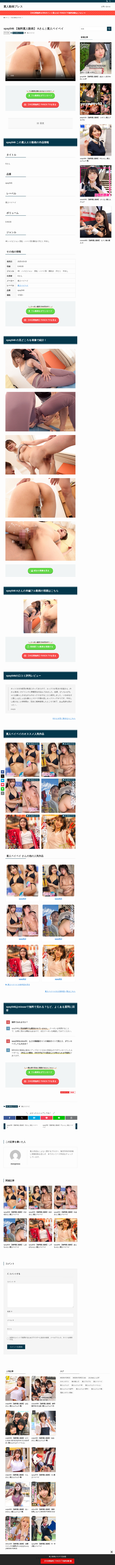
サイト (9, 1329)
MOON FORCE (65, 1378)
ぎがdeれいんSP (93, 1378)
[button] (9, 1118)
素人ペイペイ (30, 33)
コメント (11, 1282)
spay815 (58, 899)
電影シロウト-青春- (66, 1392)
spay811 (58, 979)
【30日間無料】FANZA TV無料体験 (57, 1561)
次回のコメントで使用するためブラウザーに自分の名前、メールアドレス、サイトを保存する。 (41, 1338)
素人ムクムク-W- (77, 1385)
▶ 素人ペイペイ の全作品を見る (17, 984)
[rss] (107, 1)
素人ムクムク (64, 1385)
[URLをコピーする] (71, 1118)
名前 (9, 1311)
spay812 (22, 979)
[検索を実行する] (109, 29)
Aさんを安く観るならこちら (64, 718)
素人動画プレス (13, 6)
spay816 (22, 899)
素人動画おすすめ (18, 33)
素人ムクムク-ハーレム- (93, 1385)
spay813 (58, 939)
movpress (15, 1164)
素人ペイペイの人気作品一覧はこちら (60, 991)
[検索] (109, 1)
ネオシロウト (64, 1381)
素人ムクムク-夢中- (82, 1389)
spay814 (22, 939)
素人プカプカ (86, 1381)
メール (10, 1320)
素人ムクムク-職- (96, 1389)
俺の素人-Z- (75, 1381)
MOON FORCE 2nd (79, 1378)
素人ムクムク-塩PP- (66, 1389)
